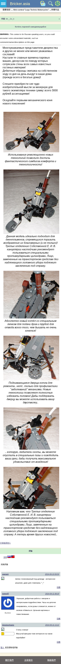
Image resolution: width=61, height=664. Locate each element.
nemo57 (5, 594)
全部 (5, 557)
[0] (12, 557)
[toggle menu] (3, 3)
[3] (9, 557)
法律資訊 (28, 660)
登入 (2, 648)
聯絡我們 (51, 660)
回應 (58, 587)
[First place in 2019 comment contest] (2, 633)
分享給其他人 (5, 543)
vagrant (5, 574)
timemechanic (8, 625)
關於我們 (9, 660)
